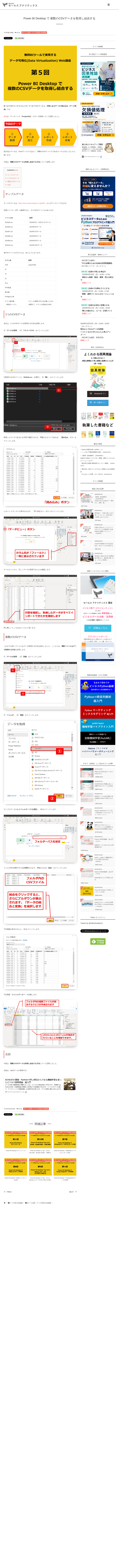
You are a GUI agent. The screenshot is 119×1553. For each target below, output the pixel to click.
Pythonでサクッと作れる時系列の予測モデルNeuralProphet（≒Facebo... (104, 904)
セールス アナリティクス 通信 (97, 603)
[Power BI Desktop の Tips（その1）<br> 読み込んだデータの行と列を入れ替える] (40, 1174)
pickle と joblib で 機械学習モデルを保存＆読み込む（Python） (104, 859)
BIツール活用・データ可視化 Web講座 (34, 32)
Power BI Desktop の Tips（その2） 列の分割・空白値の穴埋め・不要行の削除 (40, 1152)
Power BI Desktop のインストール (16, 1150)
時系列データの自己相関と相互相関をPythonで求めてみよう (104, 798)
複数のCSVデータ (13, 181)
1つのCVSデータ (13, 178)
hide (16, 170)
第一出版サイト (99, 402)
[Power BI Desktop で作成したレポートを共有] (15, 1174)
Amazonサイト (99, 394)
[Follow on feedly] (98, 943)
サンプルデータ (12, 175)
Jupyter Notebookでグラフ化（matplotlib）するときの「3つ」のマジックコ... (104, 812)
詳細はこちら (100, 628)
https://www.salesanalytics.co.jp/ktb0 (32, 203)
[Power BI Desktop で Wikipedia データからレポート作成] (64, 1147)
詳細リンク (86, 283)
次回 (9, 185)
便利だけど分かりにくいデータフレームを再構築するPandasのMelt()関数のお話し (104, 827)
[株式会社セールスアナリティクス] (19, 4)
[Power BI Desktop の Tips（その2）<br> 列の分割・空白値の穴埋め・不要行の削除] (40, 1147)
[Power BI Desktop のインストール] (15, 1147)
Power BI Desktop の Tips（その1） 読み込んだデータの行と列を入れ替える (40, 1180)
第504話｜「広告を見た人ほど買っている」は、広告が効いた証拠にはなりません (104, 515)
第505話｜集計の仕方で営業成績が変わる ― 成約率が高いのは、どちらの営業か (104, 558)
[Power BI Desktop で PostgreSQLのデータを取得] (64, 1174)
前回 (5, 116)
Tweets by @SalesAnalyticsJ (91, 923)
